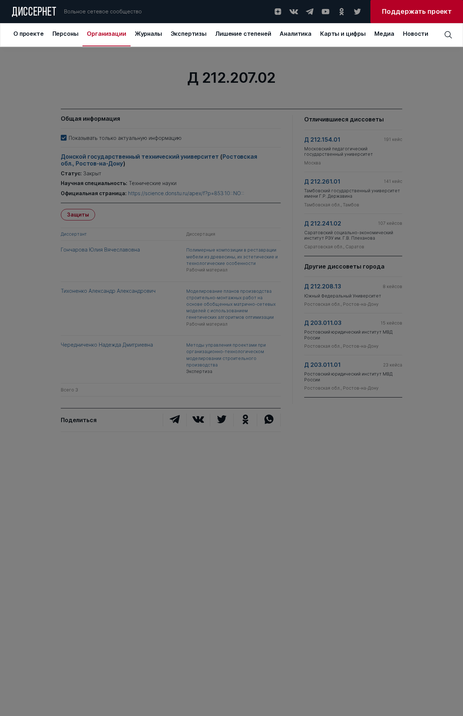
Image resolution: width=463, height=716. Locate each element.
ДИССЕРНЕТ (34, 13)
